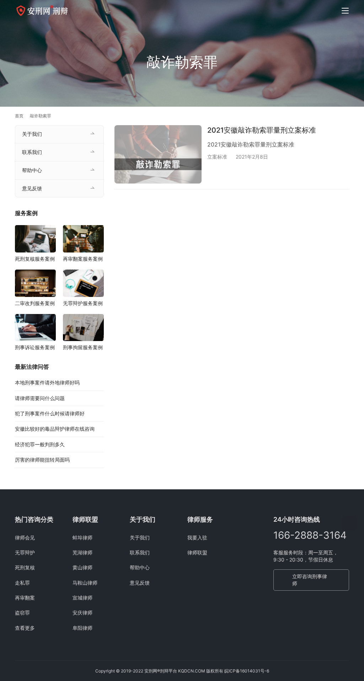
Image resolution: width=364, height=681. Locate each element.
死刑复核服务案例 (35, 259)
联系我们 (32, 152)
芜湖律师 (82, 552)
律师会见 (25, 537)
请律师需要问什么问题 (40, 398)
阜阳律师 (82, 628)
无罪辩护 (25, 552)
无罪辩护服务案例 (83, 303)
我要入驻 (197, 537)
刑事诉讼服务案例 (35, 347)
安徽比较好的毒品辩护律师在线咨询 (55, 429)
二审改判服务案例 (35, 303)
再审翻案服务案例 (83, 259)
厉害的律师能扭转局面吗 (42, 460)
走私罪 (22, 583)
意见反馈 (32, 188)
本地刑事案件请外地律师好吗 (47, 382)
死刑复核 (25, 567)
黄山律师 (82, 567)
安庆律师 (82, 613)
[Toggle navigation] (345, 10)
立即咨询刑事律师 (309, 579)
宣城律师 (82, 598)
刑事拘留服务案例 (83, 347)
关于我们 (32, 134)
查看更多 (25, 628)
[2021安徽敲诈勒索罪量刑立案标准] (158, 154)
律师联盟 (197, 552)
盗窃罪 (22, 613)
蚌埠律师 (82, 537)
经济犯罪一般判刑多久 (40, 444)
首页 (19, 115)
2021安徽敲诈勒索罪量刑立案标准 (261, 130)
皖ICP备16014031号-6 (246, 671)
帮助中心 (32, 170)
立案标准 (217, 157)
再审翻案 (25, 598)
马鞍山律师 (85, 583)
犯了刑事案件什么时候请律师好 (50, 413)
